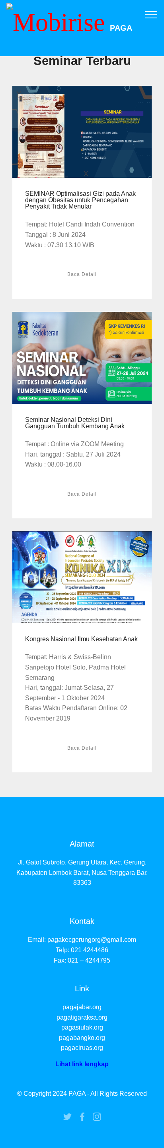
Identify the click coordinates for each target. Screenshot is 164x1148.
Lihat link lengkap (82, 1064)
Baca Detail (82, 274)
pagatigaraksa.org (82, 1017)
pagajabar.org (82, 1007)
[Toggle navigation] (151, 14)
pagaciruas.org (82, 1047)
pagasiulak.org (82, 1027)
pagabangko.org (82, 1037)
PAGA (121, 28)
